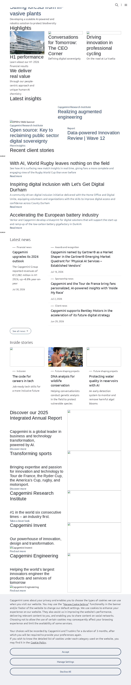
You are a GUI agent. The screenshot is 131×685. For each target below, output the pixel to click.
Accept (65, 651)
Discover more (18, 448)
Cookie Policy (38, 642)
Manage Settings (65, 661)
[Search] (117, 5)
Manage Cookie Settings (76, 604)
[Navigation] (124, 5)
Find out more (18, 551)
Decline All (65, 671)
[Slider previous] (1, 156)
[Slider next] (4, 156)
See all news (19, 331)
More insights (17, 145)
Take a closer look (20, 520)
